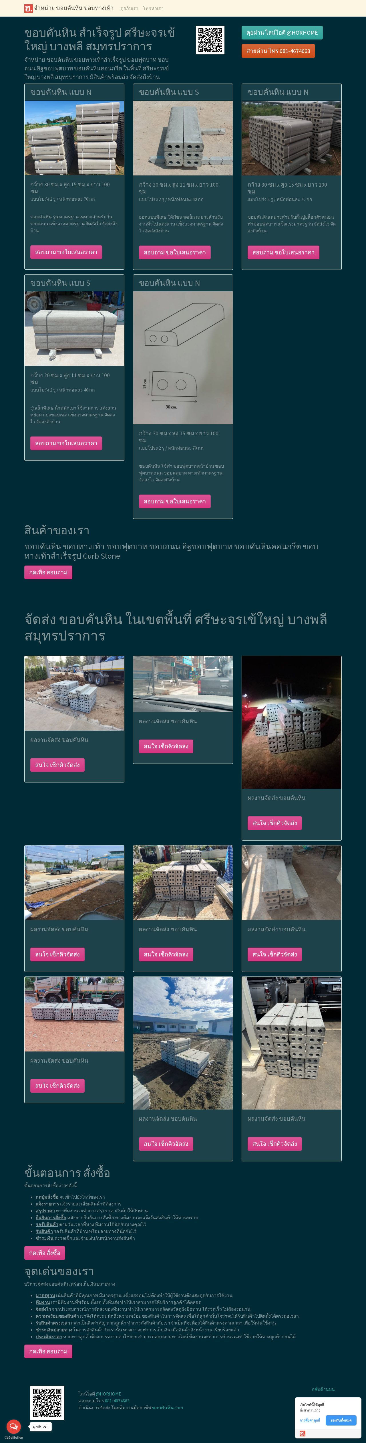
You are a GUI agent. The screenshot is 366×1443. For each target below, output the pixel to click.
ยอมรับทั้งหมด (341, 1420)
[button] (210, 39)
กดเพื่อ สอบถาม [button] (48, 572)
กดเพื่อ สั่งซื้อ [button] (44, 1252)
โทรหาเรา (153, 8)
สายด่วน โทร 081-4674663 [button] (278, 50)
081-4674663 (117, 1401)
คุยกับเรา (129, 8)
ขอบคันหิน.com (167, 1407)
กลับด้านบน (323, 1389)
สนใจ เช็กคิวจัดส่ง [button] (57, 764)
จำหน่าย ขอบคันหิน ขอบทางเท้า (73, 7)
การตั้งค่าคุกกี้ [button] (310, 1420)
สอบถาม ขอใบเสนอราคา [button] (66, 252)
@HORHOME (108, 1394)
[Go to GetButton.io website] (14, 1437)
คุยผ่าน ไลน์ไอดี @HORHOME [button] (282, 32)
